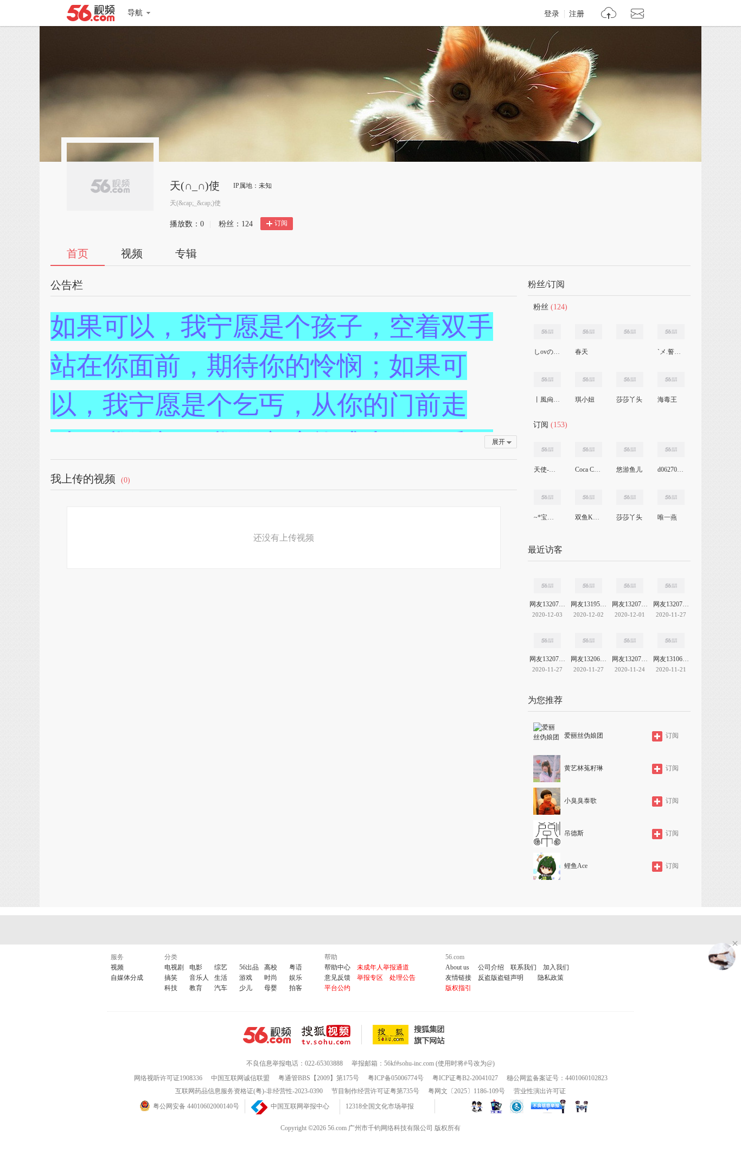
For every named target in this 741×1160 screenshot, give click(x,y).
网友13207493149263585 (671, 604)
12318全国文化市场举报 (380, 1106)
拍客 (295, 988)
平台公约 (337, 988)
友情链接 (458, 977)
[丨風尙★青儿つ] (547, 379)
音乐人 (199, 977)
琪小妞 (585, 399)
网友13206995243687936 (588, 659)
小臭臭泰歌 (580, 800)
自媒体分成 (127, 977)
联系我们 (523, 967)
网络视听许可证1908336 (168, 1078)
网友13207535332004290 (547, 659)
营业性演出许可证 (540, 1091)
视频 (132, 253)
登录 (551, 14)
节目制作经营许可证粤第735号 (375, 1091)
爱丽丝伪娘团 (583, 735)
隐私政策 (551, 977)
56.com (90, 15)
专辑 (186, 253)
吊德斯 (574, 833)
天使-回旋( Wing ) (547, 469)
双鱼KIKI (588, 517)
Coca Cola (588, 469)
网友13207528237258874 (547, 604)
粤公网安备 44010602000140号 (196, 1106)
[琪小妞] (588, 379)
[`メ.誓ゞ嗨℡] (671, 331)
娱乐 (295, 977)
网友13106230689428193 (671, 659)
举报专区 (370, 977)
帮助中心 (337, 967)
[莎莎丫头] (629, 379)
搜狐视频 (332, 1034)
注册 (576, 14)
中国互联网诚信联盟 (240, 1078)
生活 (220, 977)
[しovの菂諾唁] (547, 331)
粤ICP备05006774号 (396, 1078)
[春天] (588, 331)
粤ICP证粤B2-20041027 (465, 1078)
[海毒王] (671, 379)
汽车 (220, 988)
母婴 (270, 988)
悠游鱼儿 (629, 469)
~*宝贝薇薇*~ (547, 517)
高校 (270, 967)
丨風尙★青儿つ (547, 399)
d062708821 (670, 469)
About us (457, 967)
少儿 (245, 988)
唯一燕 (667, 517)
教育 (195, 988)
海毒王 (667, 399)
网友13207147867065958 (630, 659)
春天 (581, 352)
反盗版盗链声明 (500, 977)
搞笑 (170, 977)
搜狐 (411, 1034)
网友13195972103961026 (588, 604)
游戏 (245, 977)
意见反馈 (337, 977)
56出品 (249, 967)
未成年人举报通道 (383, 967)
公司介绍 (491, 967)
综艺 (220, 967)
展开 (498, 442)
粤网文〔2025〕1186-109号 (466, 1091)
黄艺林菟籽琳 (583, 768)
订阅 (281, 223)
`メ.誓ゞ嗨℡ (670, 352)
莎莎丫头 (629, 399)
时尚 (270, 977)
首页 (77, 253)
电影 (195, 967)
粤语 (295, 967)
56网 (267, 1035)
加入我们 (556, 967)
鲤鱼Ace (575, 866)
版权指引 (458, 988)
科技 (170, 988)
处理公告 (402, 977)
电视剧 (174, 967)
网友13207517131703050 (630, 604)
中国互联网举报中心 (300, 1106)
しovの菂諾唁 (547, 352)
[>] (609, 14)
